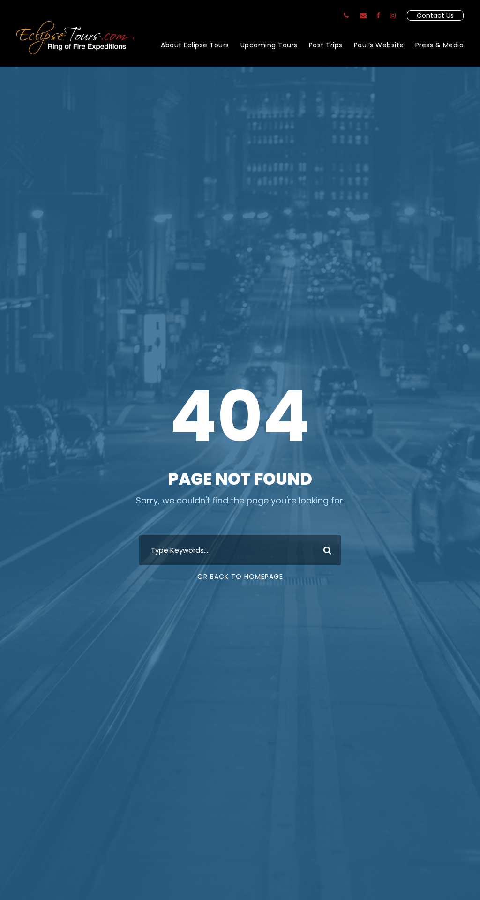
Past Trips (326, 45)
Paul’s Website (379, 45)
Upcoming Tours (269, 45)
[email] (363, 15)
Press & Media (439, 45)
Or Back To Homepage (240, 576)
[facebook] (378, 15)
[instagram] (393, 15)
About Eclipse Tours (195, 45)
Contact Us (435, 15)
